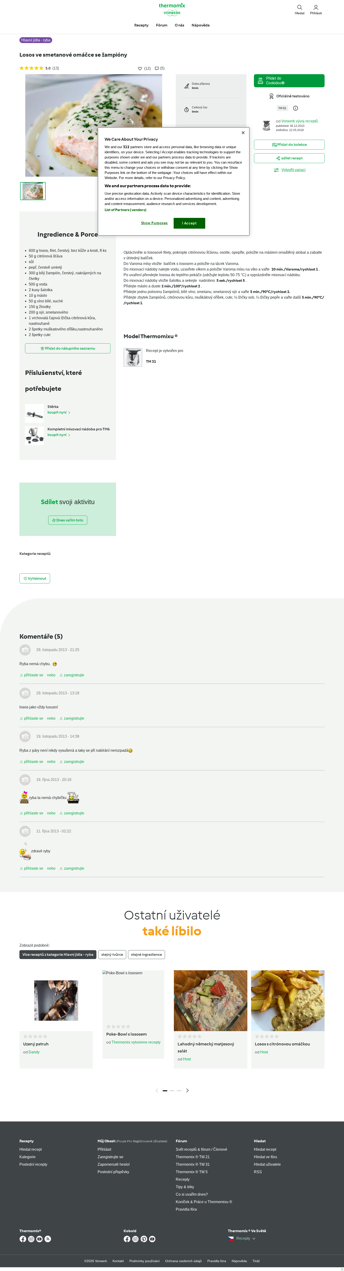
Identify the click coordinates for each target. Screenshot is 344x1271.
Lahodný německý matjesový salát (206, 1047)
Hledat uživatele (267, 1164)
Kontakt (118, 1261)
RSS (258, 1172)
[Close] (243, 133)
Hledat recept (30, 1149)
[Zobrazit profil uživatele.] (266, 125)
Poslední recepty (33, 1164)
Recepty (26, 1141)
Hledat (260, 1141)
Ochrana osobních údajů (183, 1261)
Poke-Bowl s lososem (126, 1034)
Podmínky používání (144, 1261)
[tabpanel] (172, 1032)
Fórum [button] (161, 25)
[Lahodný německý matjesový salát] (210, 1000)
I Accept (189, 223)
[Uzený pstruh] (56, 1000)
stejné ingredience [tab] (146, 954)
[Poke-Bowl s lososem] (133, 996)
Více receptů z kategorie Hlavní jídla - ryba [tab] (57, 954)
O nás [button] (179, 25)
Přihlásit (104, 1149)
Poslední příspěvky (113, 1172)
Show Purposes (154, 223)
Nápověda (239, 1261)
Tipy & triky (185, 1187)
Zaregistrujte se (110, 1157)
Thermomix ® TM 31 (193, 1164)
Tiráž (256, 1261)
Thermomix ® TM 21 (193, 1157)
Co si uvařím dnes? (192, 1194)
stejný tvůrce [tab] (112, 954)
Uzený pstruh (36, 1044)
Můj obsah (132, 1141)
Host (187, 1059)
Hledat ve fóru (265, 1157)
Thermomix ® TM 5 (192, 1172)
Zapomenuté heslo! (114, 1164)
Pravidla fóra (186, 1209)
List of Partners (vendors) (125, 210)
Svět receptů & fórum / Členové (201, 1149)
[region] (174, 181)
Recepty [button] (141, 25)
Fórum (181, 1141)
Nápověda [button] (201, 25)
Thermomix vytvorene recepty (136, 1042)
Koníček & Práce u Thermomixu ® (204, 1202)
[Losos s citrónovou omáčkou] (288, 1000)
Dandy (34, 1052)
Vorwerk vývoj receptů (299, 121)
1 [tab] (165, 1090)
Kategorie (27, 1157)
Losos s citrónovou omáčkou (282, 1044)
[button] (299, 9)
